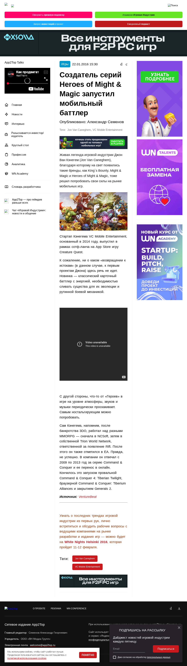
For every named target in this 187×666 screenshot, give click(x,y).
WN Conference (76, 608)
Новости (17, 114)
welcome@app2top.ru (42, 645)
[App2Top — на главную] (15, 609)
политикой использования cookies (26, 658)
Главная (17, 104)
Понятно (88, 655)
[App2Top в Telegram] (179, 608)
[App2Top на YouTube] (162, 608)
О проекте (39, 608)
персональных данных (158, 657)
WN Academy (20, 173)
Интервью (18, 123)
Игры (64, 64)
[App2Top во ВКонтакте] (170, 608)
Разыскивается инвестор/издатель (27, 134)
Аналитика (18, 164)
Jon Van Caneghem (79, 129)
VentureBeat (88, 497)
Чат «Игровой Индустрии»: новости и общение (29, 212)
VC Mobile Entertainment (107, 129)
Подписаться (166, 648)
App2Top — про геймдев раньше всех (27, 201)
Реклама (56, 608)
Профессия (19, 154)
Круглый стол (20, 145)
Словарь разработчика (26, 186)
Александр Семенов (105, 122)
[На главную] (6, 6)
